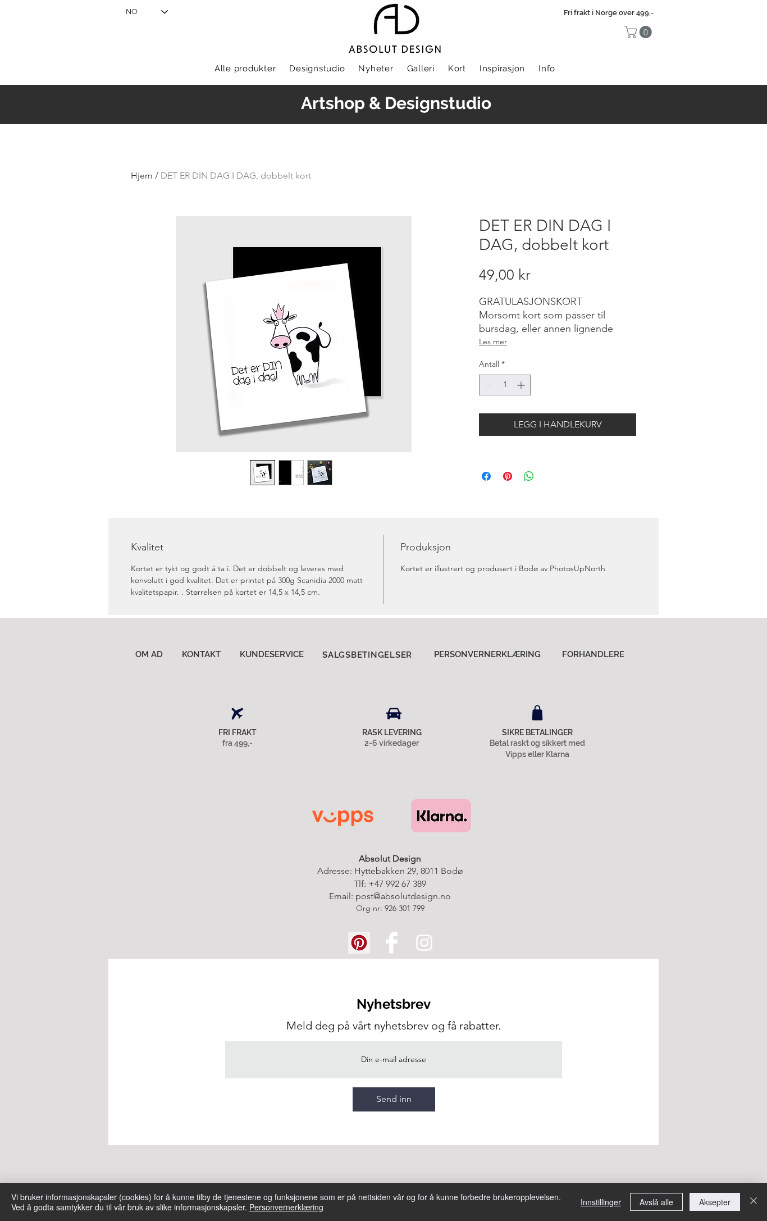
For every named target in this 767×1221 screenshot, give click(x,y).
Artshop (333, 103)
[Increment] (522, 385)
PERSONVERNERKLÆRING (487, 654)
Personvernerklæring (286, 1207)
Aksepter (715, 1202)
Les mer (493, 341)
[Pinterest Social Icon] (359, 943)
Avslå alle (656, 1202)
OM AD (149, 654)
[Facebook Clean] (392, 943)
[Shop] (537, 712)
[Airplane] (237, 714)
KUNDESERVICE (272, 654)
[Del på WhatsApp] (529, 476)
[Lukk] (753, 1202)
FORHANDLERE (593, 654)
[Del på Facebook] (486, 476)
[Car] (393, 714)
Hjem (142, 175)
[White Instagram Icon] (424, 943)
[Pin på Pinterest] (507, 476)
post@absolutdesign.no (403, 896)
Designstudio (438, 103)
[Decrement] (488, 385)
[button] (639, 32)
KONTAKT (201, 654)
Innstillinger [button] (601, 1202)
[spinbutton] (505, 385)
